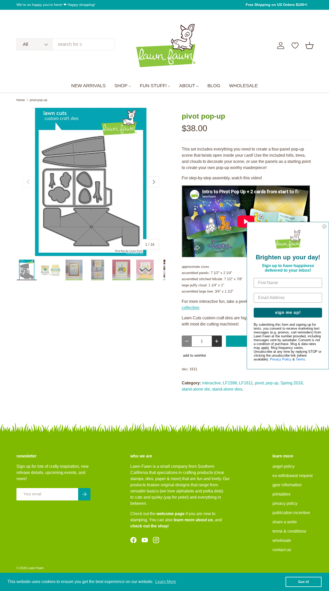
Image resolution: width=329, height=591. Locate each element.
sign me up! (288, 312)
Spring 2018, (292, 383)
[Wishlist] (295, 45)
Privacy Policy (280, 359)
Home (20, 100)
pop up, (272, 383)
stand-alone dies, (227, 389)
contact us (281, 550)
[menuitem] (88, 86)
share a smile (284, 522)
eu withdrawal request (292, 475)
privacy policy (284, 503)
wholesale (281, 540)
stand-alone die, (196, 389)
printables (281, 494)
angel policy (283, 466)
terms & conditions (289, 531)
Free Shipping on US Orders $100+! (276, 5)
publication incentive (291, 512)
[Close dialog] (324, 226)
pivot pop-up (38, 100)
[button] (309, 45)
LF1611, (246, 383)
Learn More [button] (165, 581)
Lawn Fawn (36, 568)
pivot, (260, 383)
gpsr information (287, 485)
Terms (300, 359)
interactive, (212, 383)
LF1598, (230, 383)
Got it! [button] (303, 582)
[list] (91, 182)
